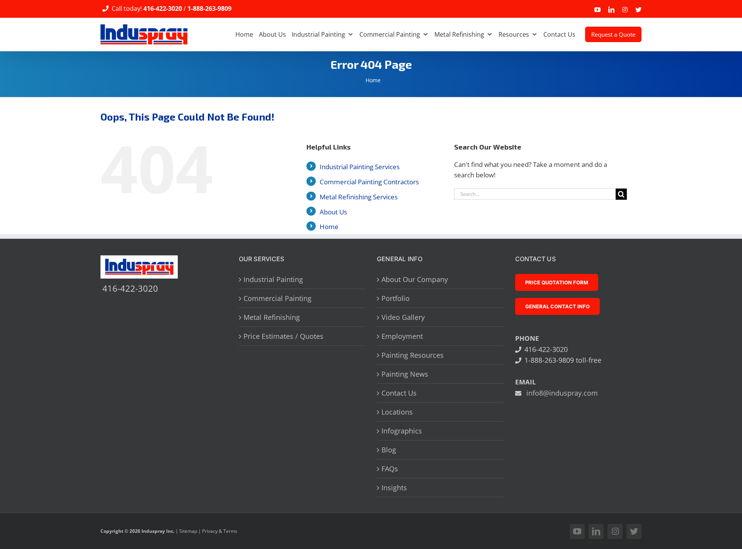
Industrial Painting (318, 34)
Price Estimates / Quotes (283, 336)
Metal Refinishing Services (359, 196)
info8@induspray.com (562, 393)
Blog (388, 449)
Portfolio (395, 298)
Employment (402, 336)
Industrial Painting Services (360, 166)
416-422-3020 (162, 8)
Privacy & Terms (219, 531)
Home (244, 34)
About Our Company (414, 279)
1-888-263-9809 (209, 8)
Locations (397, 411)
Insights (394, 487)
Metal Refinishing (459, 34)
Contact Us (559, 34)
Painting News (404, 374)
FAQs (389, 468)
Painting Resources (412, 355)
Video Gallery (403, 317)
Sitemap (188, 531)
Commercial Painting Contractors (369, 181)
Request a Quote (613, 34)
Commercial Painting (389, 34)
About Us (272, 34)
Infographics (401, 430)
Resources (514, 34)
